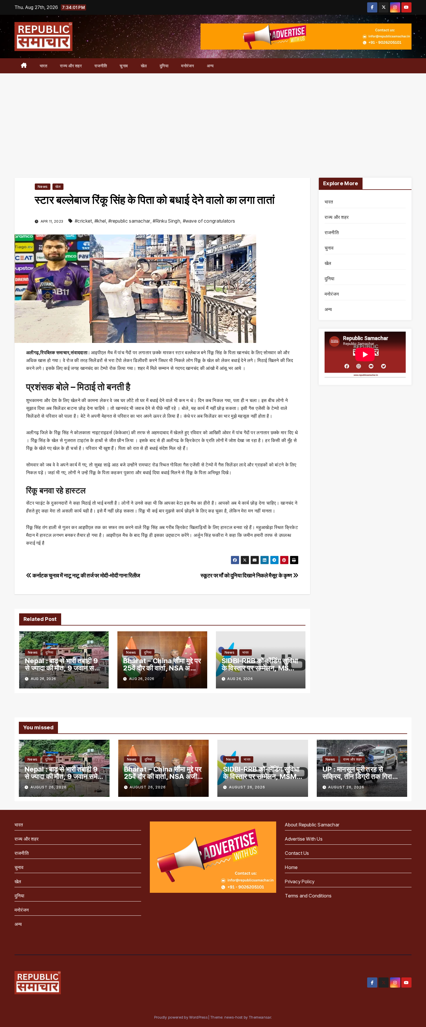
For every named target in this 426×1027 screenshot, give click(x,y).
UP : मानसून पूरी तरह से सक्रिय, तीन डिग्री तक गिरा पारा (357, 776)
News (43, 186)
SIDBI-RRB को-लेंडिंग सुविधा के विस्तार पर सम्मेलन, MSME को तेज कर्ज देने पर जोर (260, 668)
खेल (144, 65)
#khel (100, 221)
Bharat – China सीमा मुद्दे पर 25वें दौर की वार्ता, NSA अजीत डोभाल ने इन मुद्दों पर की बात (162, 668)
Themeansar (260, 1017)
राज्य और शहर (71, 65)
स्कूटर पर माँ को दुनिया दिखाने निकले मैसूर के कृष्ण (247, 575)
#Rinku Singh (166, 221)
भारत (44, 65)
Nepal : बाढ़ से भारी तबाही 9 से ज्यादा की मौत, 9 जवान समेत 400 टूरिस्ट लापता (63, 668)
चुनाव (124, 65)
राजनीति (100, 65)
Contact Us (297, 853)
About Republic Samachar (312, 825)
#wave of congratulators (209, 221)
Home (291, 867)
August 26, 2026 (48, 787)
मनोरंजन (187, 65)
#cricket (83, 221)
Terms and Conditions (308, 896)
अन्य (210, 65)
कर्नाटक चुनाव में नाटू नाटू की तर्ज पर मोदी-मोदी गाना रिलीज (86, 575)
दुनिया (164, 65)
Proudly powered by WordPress (181, 1017)
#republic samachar (129, 221)
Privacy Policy (299, 881)
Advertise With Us (303, 839)
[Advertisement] (213, 116)
